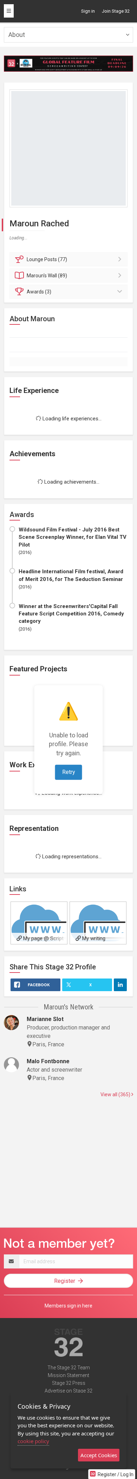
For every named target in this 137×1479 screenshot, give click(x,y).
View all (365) (115, 1094)
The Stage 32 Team (68, 1367)
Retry (68, 771)
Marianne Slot (45, 1019)
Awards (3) (39, 292)
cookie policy (33, 1441)
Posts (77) (47, 259)
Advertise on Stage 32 (68, 1391)
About (16, 34)
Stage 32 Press (68, 1383)
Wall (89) (47, 275)
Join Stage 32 (116, 11)
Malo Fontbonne (48, 1061)
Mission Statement (68, 1375)
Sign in (88, 11)
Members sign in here (68, 1306)
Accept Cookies (98, 1455)
